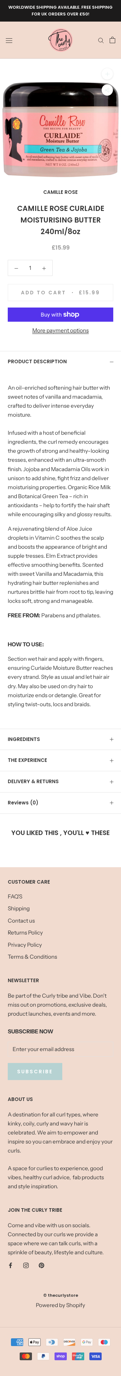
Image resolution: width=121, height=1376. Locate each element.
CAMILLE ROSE (60, 192)
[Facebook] (10, 1264)
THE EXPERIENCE (27, 760)
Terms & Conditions (32, 957)
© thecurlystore (60, 1295)
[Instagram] (26, 1264)
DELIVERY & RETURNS (33, 781)
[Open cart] (112, 40)
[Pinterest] (41, 1264)
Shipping (19, 908)
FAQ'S (15, 896)
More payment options (60, 330)
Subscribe (35, 1071)
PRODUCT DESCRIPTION (37, 361)
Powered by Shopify (60, 1305)
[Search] (101, 40)
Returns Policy (25, 932)
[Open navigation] (9, 40)
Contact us (21, 920)
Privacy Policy (25, 945)
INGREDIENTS (24, 739)
